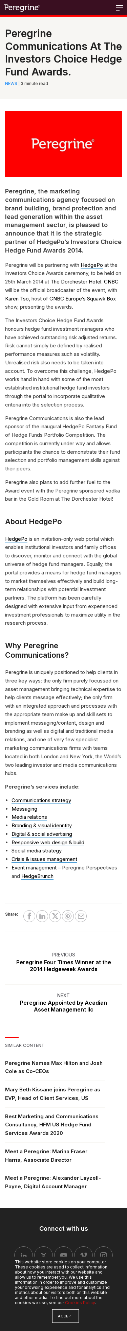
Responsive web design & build (48, 842)
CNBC (111, 281)
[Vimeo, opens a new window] (83, 1255)
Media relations (29, 817)
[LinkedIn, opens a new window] (23, 1255)
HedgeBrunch (37, 876)
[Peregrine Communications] (22, 7)
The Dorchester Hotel (75, 281)
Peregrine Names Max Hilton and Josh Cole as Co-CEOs (54, 1067)
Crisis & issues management (44, 859)
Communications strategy (41, 800)
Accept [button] (65, 1316)
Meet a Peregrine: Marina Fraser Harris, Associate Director (46, 1155)
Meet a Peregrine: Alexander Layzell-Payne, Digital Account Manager (53, 1182)
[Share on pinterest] (68, 916)
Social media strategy (37, 850)
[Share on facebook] (29, 916)
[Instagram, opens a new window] (103, 1255)
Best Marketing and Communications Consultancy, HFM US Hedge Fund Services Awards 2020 (52, 1125)
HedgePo (92, 265)
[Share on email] (81, 916)
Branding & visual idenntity (42, 825)
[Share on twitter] (55, 916)
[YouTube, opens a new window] (63, 1255)
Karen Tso (17, 298)
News (11, 83)
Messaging (24, 809)
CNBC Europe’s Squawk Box (82, 298)
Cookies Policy (80, 1302)
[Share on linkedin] (42, 916)
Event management (34, 867)
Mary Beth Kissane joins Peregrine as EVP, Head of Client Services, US (52, 1093)
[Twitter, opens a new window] (43, 1255)
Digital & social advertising (42, 834)
